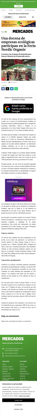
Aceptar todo (18, 400)
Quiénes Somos (7, 367)
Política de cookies (24, 396)
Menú (2, 32)
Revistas (5, 371)
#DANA (11, 10)
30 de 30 (22, 378)
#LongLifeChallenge (30, 10)
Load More (18, 331)
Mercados (23, 371)
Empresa (23, 369)
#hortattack (19, 10)
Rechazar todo (18, 409)
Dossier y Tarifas (8, 369)
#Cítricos (3, 10)
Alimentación (24, 374)
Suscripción (6, 376)
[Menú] (6, 32)
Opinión (22, 376)
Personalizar (18, 405)
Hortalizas (23, 367)
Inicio (4, 364)
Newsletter (6, 374)
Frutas (22, 364)
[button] (33, 17)
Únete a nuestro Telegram (8, 379)
